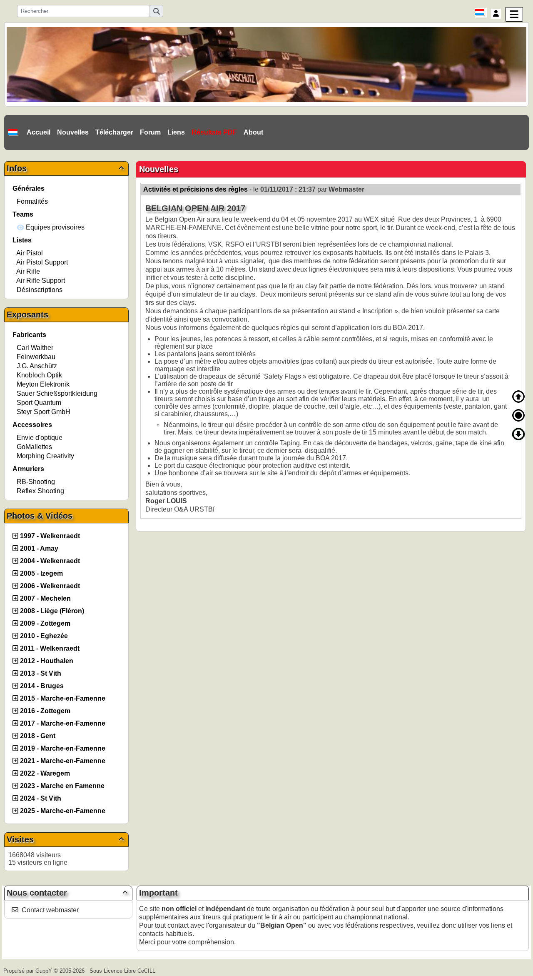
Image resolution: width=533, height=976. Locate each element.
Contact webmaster (50, 910)
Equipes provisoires (54, 227)
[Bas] (518, 434)
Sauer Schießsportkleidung (57, 393)
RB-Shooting (36, 481)
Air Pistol (29, 253)
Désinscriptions (39, 289)
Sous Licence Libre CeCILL (123, 971)
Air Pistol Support (42, 262)
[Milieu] (518, 415)
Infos (65, 168)
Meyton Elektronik (43, 384)
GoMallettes (34, 446)
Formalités (32, 201)
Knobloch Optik (39, 375)
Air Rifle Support (40, 280)
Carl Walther (35, 347)
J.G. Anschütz (37, 365)
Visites (65, 839)
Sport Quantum (39, 402)
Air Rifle (28, 271)
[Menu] (514, 14)
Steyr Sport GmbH (43, 411)
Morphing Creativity (45, 455)
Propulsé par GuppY (28, 971)
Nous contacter (67, 892)
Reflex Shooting (40, 490)
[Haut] (518, 396)
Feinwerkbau (36, 356)
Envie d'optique (39, 437)
